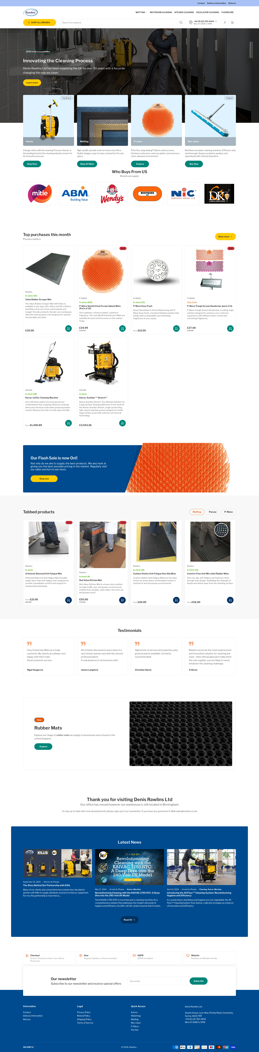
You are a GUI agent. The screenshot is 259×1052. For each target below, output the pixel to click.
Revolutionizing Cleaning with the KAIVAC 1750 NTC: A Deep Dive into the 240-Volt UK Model (127, 894)
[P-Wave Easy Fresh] (156, 271)
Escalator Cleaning (207, 12)
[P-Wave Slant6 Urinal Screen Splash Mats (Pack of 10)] (102, 271)
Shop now (44, 478)
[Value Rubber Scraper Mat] (48, 267)
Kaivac (134, 1012)
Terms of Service (85, 1022)
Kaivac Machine (134, 889)
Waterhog (136, 1015)
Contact (201, 3)
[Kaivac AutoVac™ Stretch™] (102, 362)
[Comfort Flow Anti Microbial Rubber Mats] (210, 541)
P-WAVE (83, 298)
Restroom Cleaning (161, 12)
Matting (140, 12)
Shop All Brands (40, 22)
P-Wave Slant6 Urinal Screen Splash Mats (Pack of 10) (100, 307)
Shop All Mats (87, 164)
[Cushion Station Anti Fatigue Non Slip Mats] (156, 541)
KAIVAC (28, 390)
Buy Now (194, 164)
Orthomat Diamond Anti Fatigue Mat (43, 573)
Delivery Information (216, 3)
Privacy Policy (84, 1012)
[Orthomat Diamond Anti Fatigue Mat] (48, 541)
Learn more (32, 82)
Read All (128, 919)
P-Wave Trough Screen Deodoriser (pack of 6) (209, 306)
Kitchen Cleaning (184, 12)
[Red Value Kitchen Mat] (102, 545)
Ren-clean (136, 1022)
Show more (223, 236)
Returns (232, 3)
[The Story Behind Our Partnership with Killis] (57, 863)
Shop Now (32, 164)
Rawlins (28, 292)
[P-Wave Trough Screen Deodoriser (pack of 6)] (210, 271)
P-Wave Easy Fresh (142, 306)
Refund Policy (83, 1015)
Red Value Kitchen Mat (90, 580)
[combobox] (123, 22)
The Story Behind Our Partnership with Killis (46, 885)
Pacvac (213, 512)
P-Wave (228, 512)
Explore (140, 164)
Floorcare (228, 12)
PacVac (135, 1029)
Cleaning (203, 889)
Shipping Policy (84, 1019)
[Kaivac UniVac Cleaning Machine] (48, 362)
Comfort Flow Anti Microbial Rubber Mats (208, 573)
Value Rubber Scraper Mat (38, 299)
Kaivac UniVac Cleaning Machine (41, 397)
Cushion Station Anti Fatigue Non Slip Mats (154, 573)
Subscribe (199, 981)
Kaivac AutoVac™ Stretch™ (93, 397)
